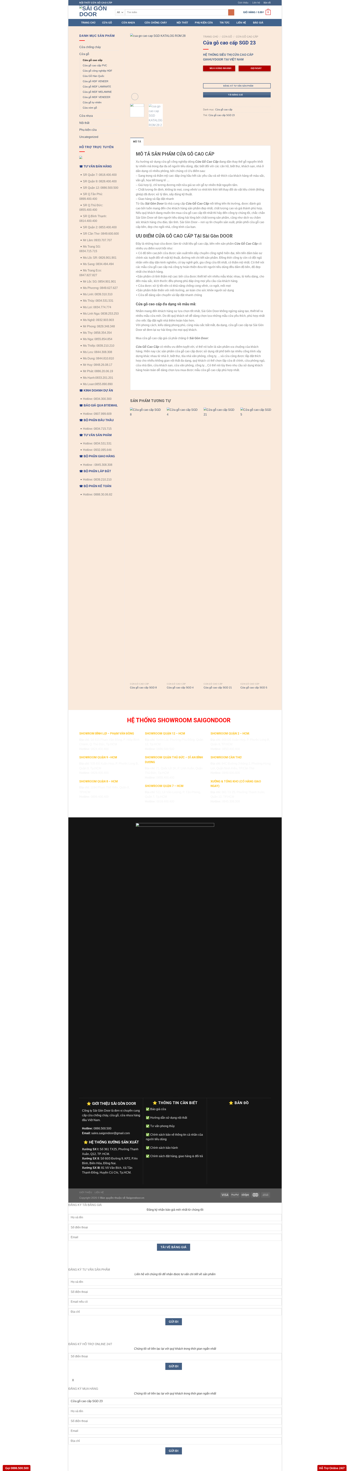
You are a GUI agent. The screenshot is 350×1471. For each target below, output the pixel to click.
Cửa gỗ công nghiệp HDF (97, 70)
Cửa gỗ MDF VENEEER (96, 97)
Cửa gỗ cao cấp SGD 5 (253, 687)
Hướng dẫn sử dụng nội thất (168, 1117)
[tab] (137, 141)
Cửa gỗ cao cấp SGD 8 (143, 687)
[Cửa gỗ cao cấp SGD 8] (146, 544)
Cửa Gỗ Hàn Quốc (93, 76)
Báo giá (258, 22)
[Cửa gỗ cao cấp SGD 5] (256, 544)
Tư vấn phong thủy (162, 1126)
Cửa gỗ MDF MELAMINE (97, 91)
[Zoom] (134, 96)
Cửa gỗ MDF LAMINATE (97, 86)
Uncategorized (88, 136)
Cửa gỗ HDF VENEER (95, 81)
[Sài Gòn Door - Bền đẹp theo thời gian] (94, 12)
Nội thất (182, 22)
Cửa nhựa (128, 22)
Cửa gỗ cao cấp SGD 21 (218, 687)
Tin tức (225, 22)
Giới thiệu (243, 2)
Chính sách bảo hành (163, 1147)
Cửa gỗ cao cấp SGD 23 (222, 115)
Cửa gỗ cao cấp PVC (95, 65)
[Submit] (231, 12)
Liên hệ (256, 2)
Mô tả (137, 141)
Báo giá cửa (157, 1109)
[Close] (71, 1260)
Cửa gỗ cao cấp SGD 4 (180, 687)
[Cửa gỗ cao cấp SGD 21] (220, 544)
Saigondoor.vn (135, 1197)
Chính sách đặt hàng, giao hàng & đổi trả (176, 1156)
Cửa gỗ (107, 22)
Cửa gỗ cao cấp (92, 60)
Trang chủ (88, 22)
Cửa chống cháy (156, 22)
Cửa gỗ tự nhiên (92, 102)
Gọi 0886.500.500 (17, 1468)
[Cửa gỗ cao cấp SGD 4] (183, 544)
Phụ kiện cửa (204, 22)
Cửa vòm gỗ (90, 107)
